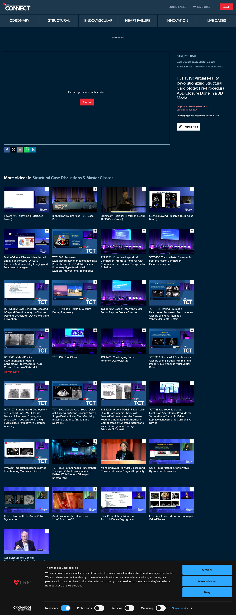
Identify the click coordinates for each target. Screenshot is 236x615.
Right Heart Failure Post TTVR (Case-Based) (73, 218)
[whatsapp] (27, 150)
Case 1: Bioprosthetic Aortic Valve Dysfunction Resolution (169, 470)
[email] (20, 150)
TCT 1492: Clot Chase (65, 357)
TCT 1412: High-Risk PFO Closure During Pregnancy (71, 311)
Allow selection (207, 581)
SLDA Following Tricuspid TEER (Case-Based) (171, 218)
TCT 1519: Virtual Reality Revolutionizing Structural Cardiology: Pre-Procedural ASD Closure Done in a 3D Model (23, 362)
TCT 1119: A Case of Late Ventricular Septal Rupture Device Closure (121, 311)
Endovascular (98, 21)
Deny (207, 592)
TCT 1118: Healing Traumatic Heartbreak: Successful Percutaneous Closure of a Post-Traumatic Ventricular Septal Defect (171, 314)
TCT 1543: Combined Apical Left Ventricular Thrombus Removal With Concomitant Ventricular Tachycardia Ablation (123, 262)
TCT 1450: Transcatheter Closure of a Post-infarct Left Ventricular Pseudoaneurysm (170, 261)
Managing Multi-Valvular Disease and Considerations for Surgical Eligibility (123, 470)
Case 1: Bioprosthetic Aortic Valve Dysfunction (24, 518)
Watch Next (191, 126)
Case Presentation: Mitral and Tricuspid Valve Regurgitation (118, 518)
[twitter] (13, 150)
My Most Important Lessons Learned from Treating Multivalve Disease (25, 470)
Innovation (177, 21)
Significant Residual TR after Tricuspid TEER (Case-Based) (123, 218)
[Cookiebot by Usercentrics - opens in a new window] (22, 608)
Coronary (19, 21)
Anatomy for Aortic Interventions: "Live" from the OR (71, 518)
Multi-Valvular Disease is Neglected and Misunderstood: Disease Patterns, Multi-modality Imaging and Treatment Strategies (26, 262)
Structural (59, 21)
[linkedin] (33, 150)
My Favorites (201, 7)
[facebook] (7, 150)
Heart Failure (137, 21)
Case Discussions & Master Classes (196, 61)
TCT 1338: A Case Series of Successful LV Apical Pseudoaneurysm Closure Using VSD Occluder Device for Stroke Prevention (26, 314)
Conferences (177, 7)
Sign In (226, 7)
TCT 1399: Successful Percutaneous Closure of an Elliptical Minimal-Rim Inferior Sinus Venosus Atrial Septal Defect (170, 362)
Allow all (207, 569)
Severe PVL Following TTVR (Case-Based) (24, 218)
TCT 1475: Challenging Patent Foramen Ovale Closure (118, 359)
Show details (180, 608)
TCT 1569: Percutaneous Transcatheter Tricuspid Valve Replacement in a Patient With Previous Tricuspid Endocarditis (74, 473)
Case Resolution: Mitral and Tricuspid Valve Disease (171, 518)
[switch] (99, 608)
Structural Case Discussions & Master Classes (200, 67)
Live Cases (216, 21)
